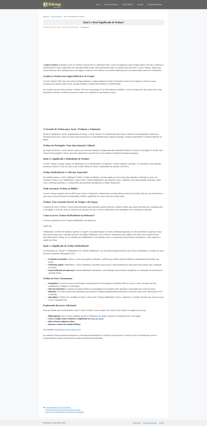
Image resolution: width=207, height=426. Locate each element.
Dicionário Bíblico (111, 4)
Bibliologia (46, 16)
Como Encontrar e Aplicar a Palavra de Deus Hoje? (63, 410)
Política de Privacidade (150, 423)
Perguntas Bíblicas (154, 4)
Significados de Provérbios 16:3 (68, 329)
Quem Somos (137, 423)
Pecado (140, 4)
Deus (98, 4)
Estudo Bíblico (127, 4)
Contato (161, 423)
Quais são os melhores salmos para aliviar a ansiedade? (64, 412)
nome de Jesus (97, 319)
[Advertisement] (103, 47)
